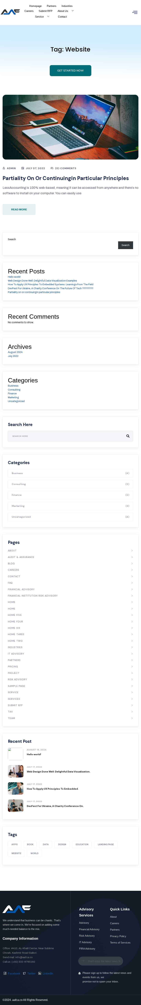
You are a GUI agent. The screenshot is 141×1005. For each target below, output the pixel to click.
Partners (51, 5)
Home (11, 602)
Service (39, 16)
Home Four (15, 621)
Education (82, 844)
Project (14, 673)
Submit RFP (45, 10)
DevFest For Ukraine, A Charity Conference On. (55, 806)
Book (30, 844)
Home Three (16, 634)
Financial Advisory (21, 589)
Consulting (14, 389)
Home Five (15, 615)
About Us (63, 10)
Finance (12, 393)
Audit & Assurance (21, 557)
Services (14, 698)
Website (16, 853)
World (35, 853)
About (12, 550)
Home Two (15, 640)
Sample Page (16, 686)
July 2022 (13, 356)
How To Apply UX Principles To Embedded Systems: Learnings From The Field (50, 284)
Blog (11, 563)
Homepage (35, 5)
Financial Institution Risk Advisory (33, 595)
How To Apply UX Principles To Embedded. (53, 788)
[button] (134, 12)
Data (46, 844)
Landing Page (106, 844)
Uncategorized (16, 401)
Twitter (31, 973)
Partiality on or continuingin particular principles (66, 178)
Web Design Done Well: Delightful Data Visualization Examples (42, 280)
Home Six (14, 627)
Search (12, 239)
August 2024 (15, 352)
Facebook (13, 973)
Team (11, 718)
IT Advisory (16, 653)
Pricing (13, 666)
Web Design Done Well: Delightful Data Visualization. (58, 771)
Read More (19, 209)
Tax (10, 711)
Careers (29, 10)
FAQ (10, 582)
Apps (15, 844)
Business (13, 385)
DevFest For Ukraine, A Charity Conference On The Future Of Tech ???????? (50, 288)
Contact (62, 16)
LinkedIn (47, 973)
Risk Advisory (17, 679)
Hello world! (14, 277)
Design (62, 844)
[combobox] (100, 961)
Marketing (13, 397)
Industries (67, 5)
